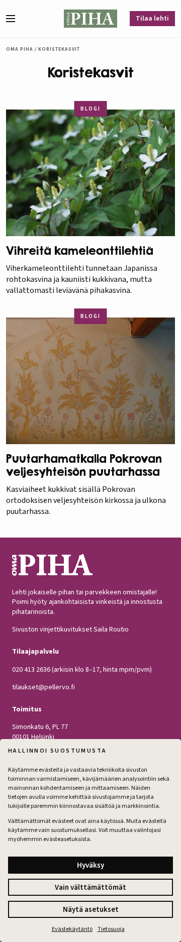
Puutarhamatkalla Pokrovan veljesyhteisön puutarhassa (84, 465)
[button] (14, 18)
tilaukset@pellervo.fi (43, 687)
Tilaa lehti (152, 19)
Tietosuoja (111, 929)
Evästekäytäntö (72, 929)
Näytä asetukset (91, 909)
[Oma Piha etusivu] (91, 18)
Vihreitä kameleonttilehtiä (79, 250)
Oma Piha (19, 49)
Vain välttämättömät (90, 887)
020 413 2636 (31, 670)
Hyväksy (90, 865)
